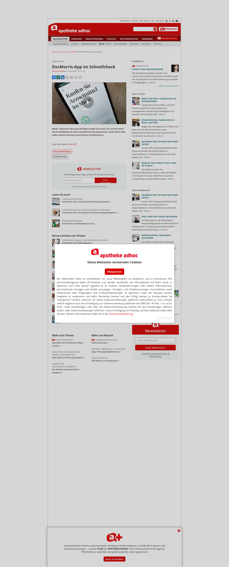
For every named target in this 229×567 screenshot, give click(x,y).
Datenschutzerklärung (121, 313)
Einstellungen (164, 318)
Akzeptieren (114, 271)
